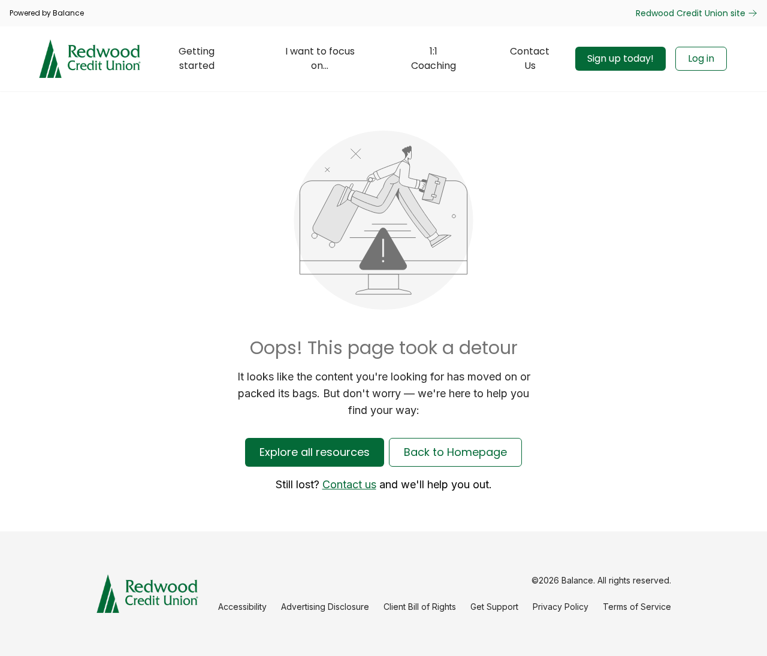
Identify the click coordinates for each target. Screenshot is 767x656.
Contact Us (529, 58)
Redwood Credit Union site (690, 13)
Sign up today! (620, 58)
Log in (701, 58)
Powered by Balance (47, 13)
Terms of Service (637, 606)
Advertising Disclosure (325, 606)
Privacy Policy (560, 606)
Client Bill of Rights (420, 606)
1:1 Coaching (433, 58)
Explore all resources (314, 452)
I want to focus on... (320, 58)
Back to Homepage (455, 452)
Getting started (197, 58)
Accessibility (242, 606)
